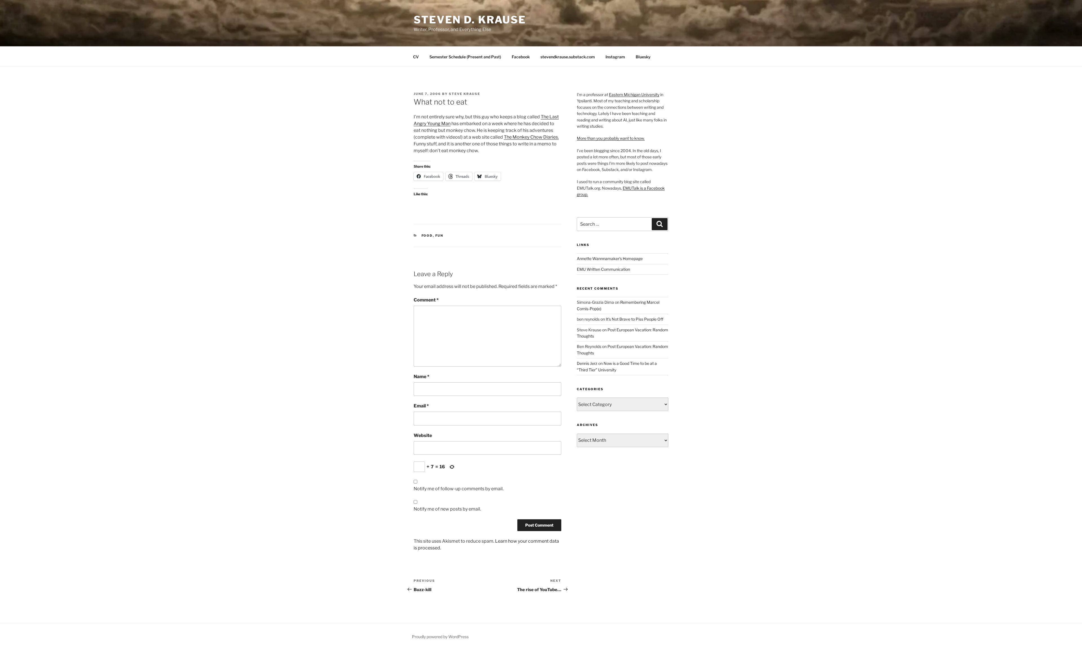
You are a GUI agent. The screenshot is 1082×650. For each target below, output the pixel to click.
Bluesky (643, 56)
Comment (426, 300)
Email (421, 406)
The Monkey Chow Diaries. (531, 137)
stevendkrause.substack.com (567, 56)
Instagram (615, 56)
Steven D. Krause (470, 20)
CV (416, 56)
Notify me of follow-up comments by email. (459, 488)
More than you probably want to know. (611, 138)
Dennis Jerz (587, 363)
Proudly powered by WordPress (440, 636)
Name (421, 376)
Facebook (521, 56)
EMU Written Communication (603, 269)
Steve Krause (464, 94)
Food (427, 236)
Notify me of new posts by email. (447, 509)
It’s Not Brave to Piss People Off (634, 319)
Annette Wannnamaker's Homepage (610, 258)
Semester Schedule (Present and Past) (465, 56)
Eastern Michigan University (634, 94)
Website (423, 435)
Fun (439, 236)
